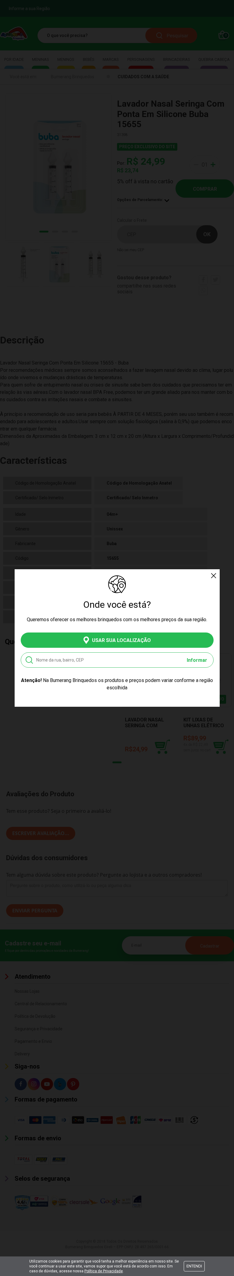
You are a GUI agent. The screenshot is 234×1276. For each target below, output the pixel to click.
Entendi (194, 1266)
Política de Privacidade (103, 1271)
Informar (197, 660)
